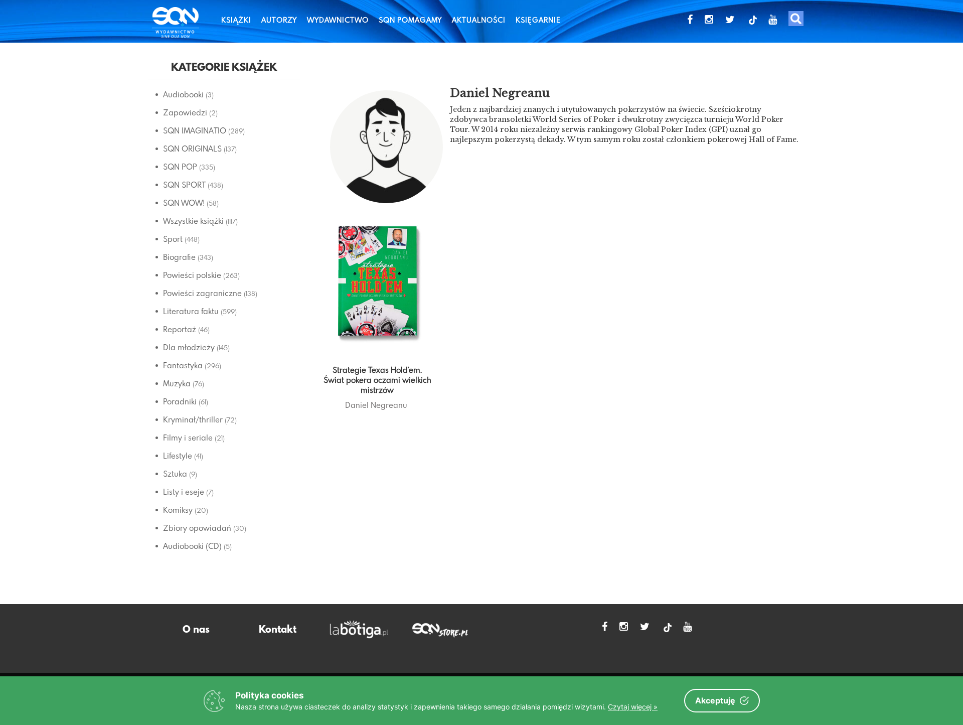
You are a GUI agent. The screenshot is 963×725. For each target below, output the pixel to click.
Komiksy (178, 510)
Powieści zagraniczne (202, 293)
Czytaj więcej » (633, 706)
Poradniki (180, 401)
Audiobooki (183, 94)
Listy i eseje (183, 492)
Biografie (179, 257)
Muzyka (177, 383)
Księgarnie (538, 20)
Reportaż (179, 329)
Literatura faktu (191, 311)
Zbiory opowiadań (197, 528)
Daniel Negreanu (376, 405)
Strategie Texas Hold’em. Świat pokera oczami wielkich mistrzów (377, 380)
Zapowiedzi (185, 112)
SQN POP (180, 167)
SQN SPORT (184, 185)
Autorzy (279, 20)
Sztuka (175, 474)
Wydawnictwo (338, 20)
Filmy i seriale (188, 437)
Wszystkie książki (193, 221)
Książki (236, 20)
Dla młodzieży (189, 347)
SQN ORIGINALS (192, 148)
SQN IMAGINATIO (194, 130)
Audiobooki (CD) (192, 546)
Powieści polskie (192, 275)
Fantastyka (183, 365)
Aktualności (479, 20)
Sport (173, 239)
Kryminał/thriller (193, 419)
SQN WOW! (184, 203)
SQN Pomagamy (410, 20)
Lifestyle (177, 456)
